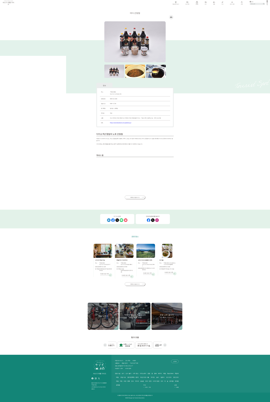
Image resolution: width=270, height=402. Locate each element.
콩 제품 (171, 381)
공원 (149, 373)
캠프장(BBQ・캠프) (133, 377)
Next (165, 345)
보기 (123, 373)
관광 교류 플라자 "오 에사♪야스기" (124, 366)
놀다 (157, 377)
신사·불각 (128, 373)
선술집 (142, 381)
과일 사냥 (123, 377)
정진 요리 (176, 377)
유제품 (177, 381)
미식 (144, 385)
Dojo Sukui (170, 373)
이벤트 (134, 360)
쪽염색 (177, 373)
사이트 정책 (128, 368)
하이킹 (153, 377)
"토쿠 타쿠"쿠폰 (134, 363)
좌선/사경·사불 (144, 377)
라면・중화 (127, 381)
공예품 (118, 385)
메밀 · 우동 (119, 381)
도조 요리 (168, 377)
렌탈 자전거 (125, 363)
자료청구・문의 (119, 368)
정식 (132, 381)
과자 (162, 381)
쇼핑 (175, 385)
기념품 (177, 387)
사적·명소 (136, 373)
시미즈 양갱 (156, 381)
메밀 (117, 377)
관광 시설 (117, 373)
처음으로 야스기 (119, 360)
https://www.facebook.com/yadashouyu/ (120, 123)
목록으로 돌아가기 (135, 197)
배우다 (160, 373)
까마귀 (137, 381)
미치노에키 (143, 373)
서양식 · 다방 (148, 387)
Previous (105, 345)
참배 (155, 373)
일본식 (162, 377)
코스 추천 (127, 360)
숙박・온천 (148, 381)
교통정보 (117, 363)
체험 (164, 373)
